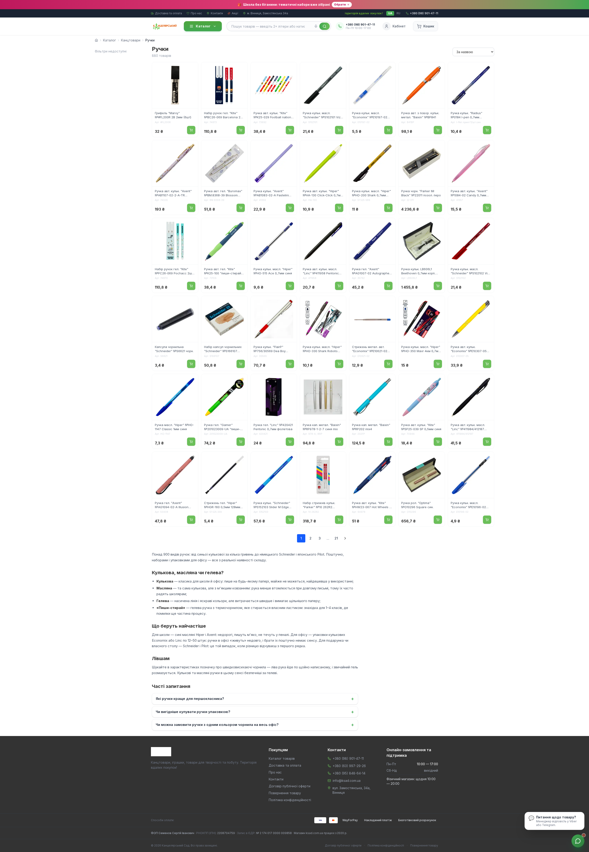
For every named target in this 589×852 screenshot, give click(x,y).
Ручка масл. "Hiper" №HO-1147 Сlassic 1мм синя (174, 427)
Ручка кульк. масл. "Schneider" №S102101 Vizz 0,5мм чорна (322, 115)
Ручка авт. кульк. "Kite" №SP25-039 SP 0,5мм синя (421, 427)
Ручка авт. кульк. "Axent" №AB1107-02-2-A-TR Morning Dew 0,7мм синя (173, 193)
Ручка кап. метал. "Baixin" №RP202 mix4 (371, 427)
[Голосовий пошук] (316, 26)
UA (390, 13)
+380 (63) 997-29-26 (349, 766)
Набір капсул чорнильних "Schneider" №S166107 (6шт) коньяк (223, 349)
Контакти (217, 13)
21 (336, 538)
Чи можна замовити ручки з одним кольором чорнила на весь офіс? (255, 724)
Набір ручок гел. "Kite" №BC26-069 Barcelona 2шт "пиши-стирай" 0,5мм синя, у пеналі (224, 115)
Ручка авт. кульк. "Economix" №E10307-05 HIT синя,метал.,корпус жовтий (469, 349)
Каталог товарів (282, 758)
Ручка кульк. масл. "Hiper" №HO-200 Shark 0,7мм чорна (371, 193)
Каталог (203, 26)
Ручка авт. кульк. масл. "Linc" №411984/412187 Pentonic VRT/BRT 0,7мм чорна (469, 427)
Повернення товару (285, 793)
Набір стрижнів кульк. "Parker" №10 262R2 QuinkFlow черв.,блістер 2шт (321, 505)
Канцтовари (130, 40)
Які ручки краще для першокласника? (255, 698)
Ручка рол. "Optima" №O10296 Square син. (417, 505)
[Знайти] (324, 26)
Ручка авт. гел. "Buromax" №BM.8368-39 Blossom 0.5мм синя (223, 193)
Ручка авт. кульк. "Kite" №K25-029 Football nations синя (273, 115)
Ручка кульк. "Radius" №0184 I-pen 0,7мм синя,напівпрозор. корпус (470, 115)
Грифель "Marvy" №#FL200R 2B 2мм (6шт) (173, 115)
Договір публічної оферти (289, 786)
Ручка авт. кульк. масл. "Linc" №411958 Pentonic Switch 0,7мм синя (321, 271)
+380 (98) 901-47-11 (348, 758)
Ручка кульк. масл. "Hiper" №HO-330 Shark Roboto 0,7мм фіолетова (322, 349)
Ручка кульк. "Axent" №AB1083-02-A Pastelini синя (271, 193)
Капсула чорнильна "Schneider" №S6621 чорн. (174, 349)
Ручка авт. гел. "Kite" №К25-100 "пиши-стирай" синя (223, 271)
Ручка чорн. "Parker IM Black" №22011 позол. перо (421, 193)
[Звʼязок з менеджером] (578, 841)
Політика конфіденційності (290, 800)
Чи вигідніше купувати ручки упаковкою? (255, 712)
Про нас (196, 13)
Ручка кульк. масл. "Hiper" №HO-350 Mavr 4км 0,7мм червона (421, 349)
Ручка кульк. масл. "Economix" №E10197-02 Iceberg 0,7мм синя (369, 115)
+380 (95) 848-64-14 (349, 773)
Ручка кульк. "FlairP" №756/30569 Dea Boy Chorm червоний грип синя (274, 349)
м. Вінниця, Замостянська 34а (267, 13)
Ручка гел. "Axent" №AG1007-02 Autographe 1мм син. (370, 271)
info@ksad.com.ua (347, 780)
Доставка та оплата (168, 13)
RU (398, 13)
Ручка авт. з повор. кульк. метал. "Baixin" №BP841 (420, 115)
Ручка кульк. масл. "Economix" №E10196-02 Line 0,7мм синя (468, 505)
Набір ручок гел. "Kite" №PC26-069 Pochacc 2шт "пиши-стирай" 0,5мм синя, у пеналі (174, 271)
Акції (235, 13)
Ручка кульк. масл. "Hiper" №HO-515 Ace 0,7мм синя (273, 271)
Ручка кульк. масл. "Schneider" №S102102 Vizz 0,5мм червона (471, 271)
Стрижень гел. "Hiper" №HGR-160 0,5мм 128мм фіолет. (222, 505)
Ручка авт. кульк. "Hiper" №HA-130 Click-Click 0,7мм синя (323, 193)
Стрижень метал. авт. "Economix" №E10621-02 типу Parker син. (369, 349)
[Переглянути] (191, 68)
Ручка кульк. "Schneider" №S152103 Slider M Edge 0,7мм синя (272, 505)
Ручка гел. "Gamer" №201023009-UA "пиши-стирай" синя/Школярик (222, 427)
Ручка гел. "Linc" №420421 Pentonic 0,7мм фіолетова (273, 427)
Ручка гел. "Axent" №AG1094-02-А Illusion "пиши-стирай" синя (171, 505)
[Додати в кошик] (191, 130)
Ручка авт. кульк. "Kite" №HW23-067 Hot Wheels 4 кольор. (371, 505)
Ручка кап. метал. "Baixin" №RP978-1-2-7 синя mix (322, 427)
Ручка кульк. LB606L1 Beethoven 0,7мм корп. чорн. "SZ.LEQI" (418, 271)
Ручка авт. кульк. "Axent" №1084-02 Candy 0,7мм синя (469, 193)
